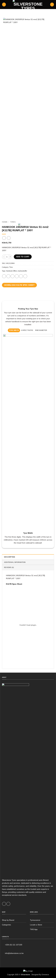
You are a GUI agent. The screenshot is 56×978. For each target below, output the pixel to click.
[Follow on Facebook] (4, 904)
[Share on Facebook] (8, 276)
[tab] (14, 330)
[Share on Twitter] (12, 276)
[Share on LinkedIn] (25, 276)
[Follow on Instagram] (8, 904)
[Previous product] (9, 238)
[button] (4, 4)
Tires (12, 222)
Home (4, 222)
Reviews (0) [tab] (9, 567)
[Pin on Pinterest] (21, 276)
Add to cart (22, 257)
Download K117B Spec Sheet (19, 285)
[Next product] (4, 238)
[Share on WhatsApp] (4, 276)
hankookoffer (22, 271)
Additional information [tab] (15, 562)
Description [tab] (9, 557)
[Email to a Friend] (17, 276)
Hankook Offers (11, 271)
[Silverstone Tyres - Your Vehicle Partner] (28, 4)
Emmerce (45, 975)
